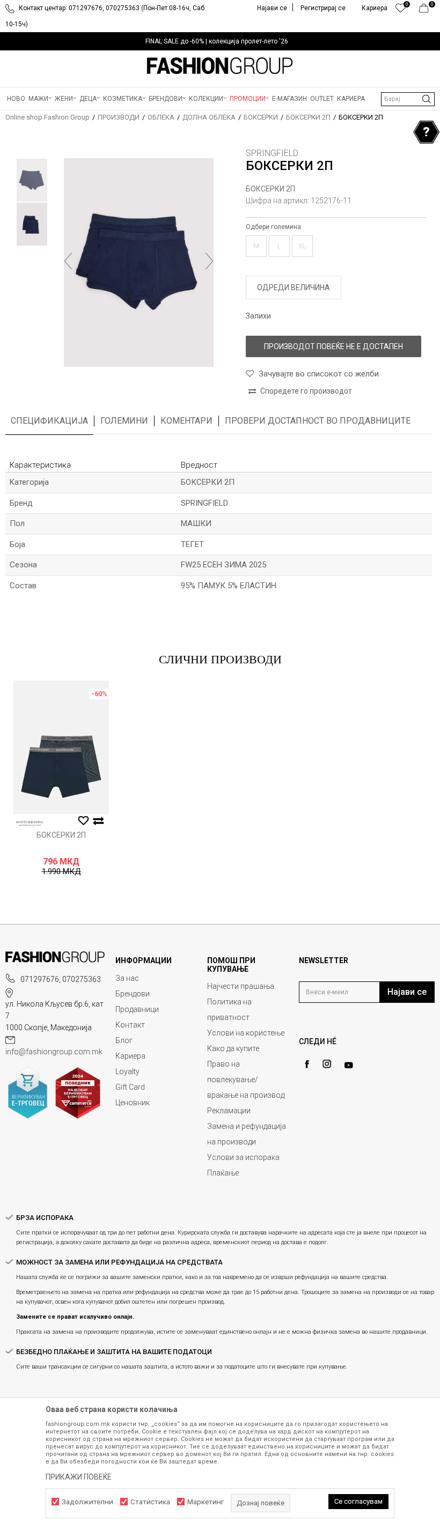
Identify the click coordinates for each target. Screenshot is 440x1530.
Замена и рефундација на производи (246, 1134)
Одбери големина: (274, 227)
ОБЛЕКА (161, 117)
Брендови (132, 993)
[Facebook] (307, 1064)
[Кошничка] (427, 10)
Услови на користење (245, 1033)
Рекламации (229, 1110)
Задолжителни (87, 1502)
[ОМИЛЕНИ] (400, 10)
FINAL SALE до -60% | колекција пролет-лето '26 (216, 41)
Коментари (186, 421)
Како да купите (233, 1048)
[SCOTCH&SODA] (29, 822)
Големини (124, 421)
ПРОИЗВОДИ (119, 117)
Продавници (137, 1009)
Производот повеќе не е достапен (333, 346)
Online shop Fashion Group (47, 117)
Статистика (150, 1502)
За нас (127, 978)
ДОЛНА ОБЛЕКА (209, 117)
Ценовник (132, 1102)
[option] (220, 41)
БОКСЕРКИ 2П (308, 117)
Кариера (130, 1056)
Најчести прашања (240, 986)
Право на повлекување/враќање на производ (245, 1079)
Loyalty (127, 1071)
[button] (408, 99)
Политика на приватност (229, 1009)
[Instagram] (326, 1064)
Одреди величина (293, 287)
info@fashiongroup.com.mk (53, 1051)
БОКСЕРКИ (261, 117)
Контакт (130, 1025)
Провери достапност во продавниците (317, 421)
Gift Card (130, 1087)
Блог (124, 1040)
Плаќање (223, 1173)
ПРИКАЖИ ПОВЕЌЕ (79, 1477)
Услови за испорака (243, 1157)
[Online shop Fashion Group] (220, 66)
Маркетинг (205, 1502)
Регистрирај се (323, 8)
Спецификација (49, 421)
